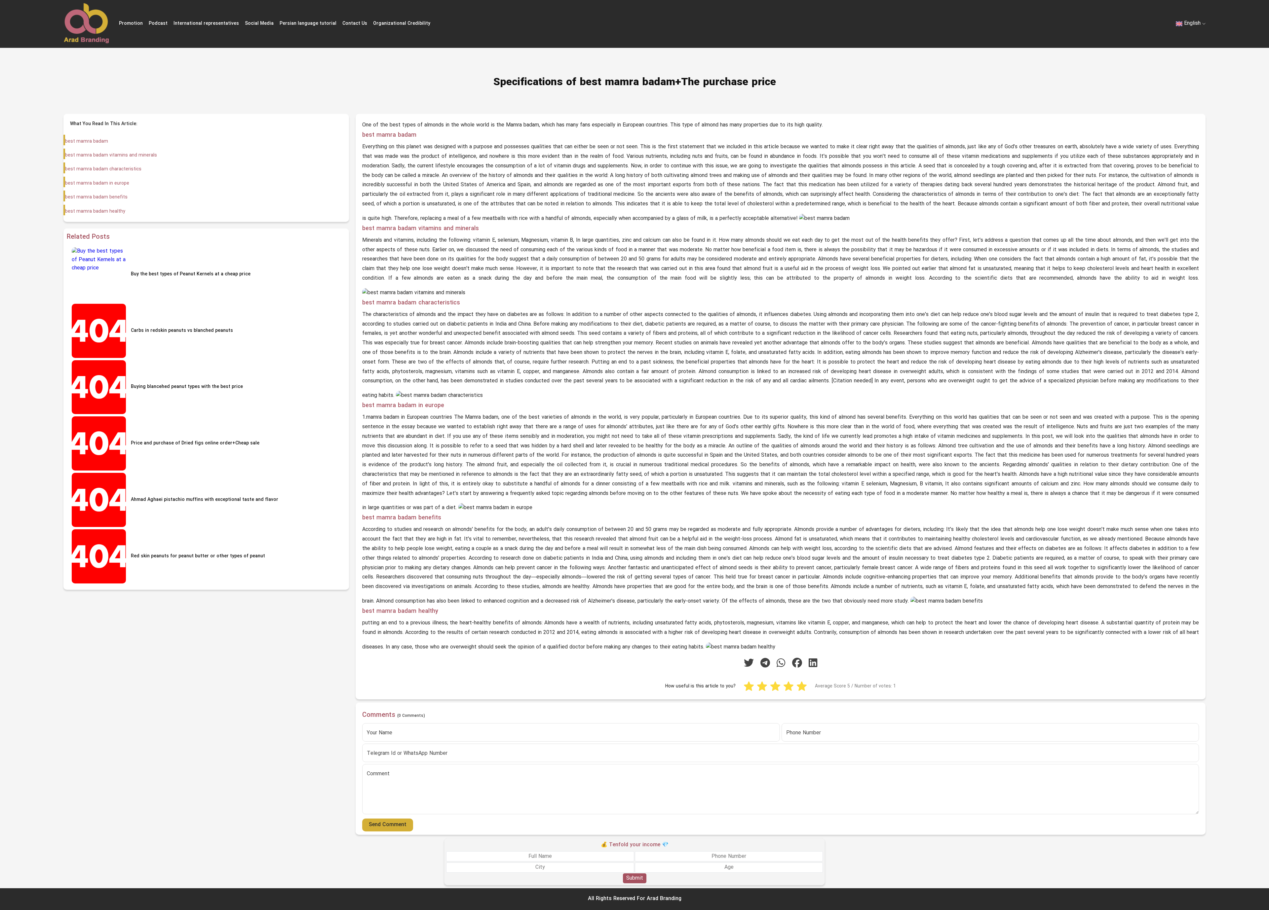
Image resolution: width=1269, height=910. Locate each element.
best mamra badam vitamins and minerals (111, 155)
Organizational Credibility (401, 23)
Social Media (259, 23)
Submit (634, 878)
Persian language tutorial (308, 23)
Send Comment (387, 824)
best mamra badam (86, 141)
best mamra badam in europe (97, 183)
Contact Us (354, 23)
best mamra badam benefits (96, 197)
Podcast (158, 23)
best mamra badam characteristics (103, 169)
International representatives (206, 23)
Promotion (131, 23)
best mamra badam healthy (95, 211)
